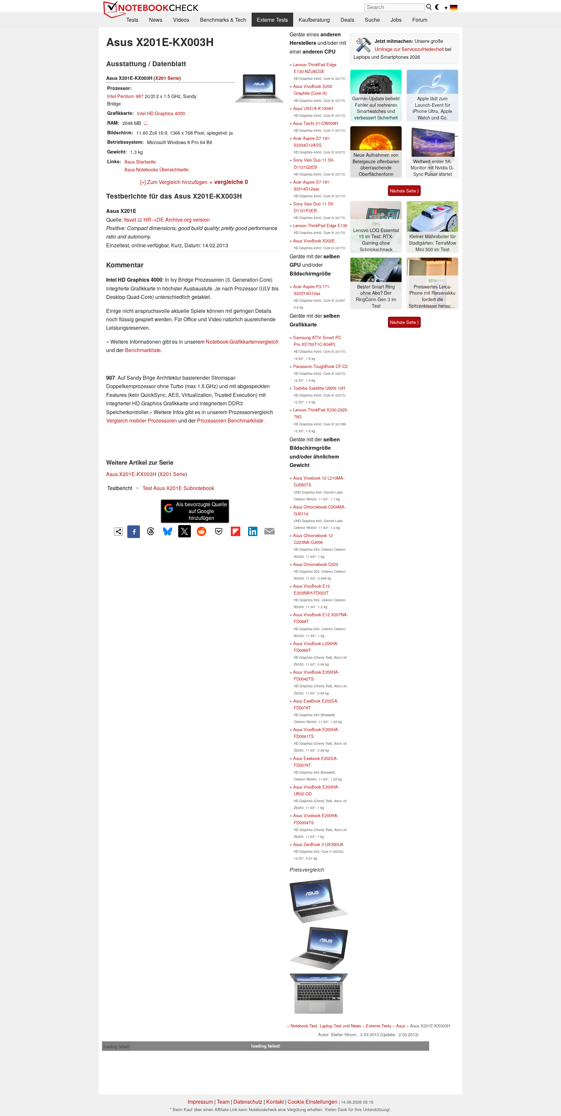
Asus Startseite (140, 161)
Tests (132, 19)
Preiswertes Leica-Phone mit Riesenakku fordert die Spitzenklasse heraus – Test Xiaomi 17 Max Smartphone (432, 296)
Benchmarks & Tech (223, 19)
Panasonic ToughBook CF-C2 (320, 366)
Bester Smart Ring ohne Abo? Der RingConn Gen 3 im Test (376, 296)
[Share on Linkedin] (252, 531)
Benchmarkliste (143, 350)
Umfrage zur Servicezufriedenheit (409, 48)
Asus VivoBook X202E (314, 241)
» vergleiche (228, 182)
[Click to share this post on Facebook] (133, 531)
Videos (181, 19)
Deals (347, 19)
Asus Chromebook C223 (315, 564)
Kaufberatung (314, 19)
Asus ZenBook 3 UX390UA (318, 844)
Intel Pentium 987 (125, 95)
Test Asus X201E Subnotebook (178, 488)
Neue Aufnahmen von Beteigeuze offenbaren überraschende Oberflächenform (376, 164)
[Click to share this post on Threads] (150, 531)
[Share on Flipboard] (235, 531)
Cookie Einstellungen (312, 1101)
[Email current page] (269, 531)
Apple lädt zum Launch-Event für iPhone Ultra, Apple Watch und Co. (432, 108)
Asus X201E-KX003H (131, 474)
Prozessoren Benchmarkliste (231, 420)
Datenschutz (247, 1101)
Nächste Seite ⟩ (404, 191)
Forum (419, 19)
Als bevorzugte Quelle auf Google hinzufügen (201, 510)
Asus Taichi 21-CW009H (315, 123)
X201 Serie (167, 78)
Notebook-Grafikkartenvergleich (242, 341)
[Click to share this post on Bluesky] (167, 531)
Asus (400, 1026)
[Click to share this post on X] (184, 531)
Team (223, 1101)
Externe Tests (272, 19)
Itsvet (130, 219)
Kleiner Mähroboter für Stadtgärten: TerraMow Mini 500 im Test (432, 242)
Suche (372, 19)
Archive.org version (187, 219)
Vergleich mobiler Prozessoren (141, 420)
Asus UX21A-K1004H (313, 108)
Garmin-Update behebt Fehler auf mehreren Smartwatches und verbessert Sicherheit (376, 108)
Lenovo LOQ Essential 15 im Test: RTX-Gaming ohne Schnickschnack (376, 239)
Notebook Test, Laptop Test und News (326, 1026)
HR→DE (153, 219)
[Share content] (118, 531)
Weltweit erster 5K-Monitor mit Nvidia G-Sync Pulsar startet (432, 167)
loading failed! (117, 1046)
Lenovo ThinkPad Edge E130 (320, 225)
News (155, 19)
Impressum (200, 1101)
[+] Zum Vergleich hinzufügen (173, 182)
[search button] (429, 7)
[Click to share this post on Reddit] (201, 531)
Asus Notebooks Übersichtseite (156, 169)
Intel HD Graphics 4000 (161, 113)
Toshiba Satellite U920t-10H (319, 388)
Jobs (396, 19)
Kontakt (275, 1101)
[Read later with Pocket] (218, 531)
